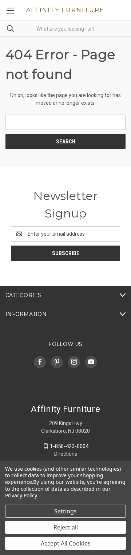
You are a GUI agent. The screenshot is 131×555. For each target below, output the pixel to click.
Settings (65, 511)
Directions (65, 454)
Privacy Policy (21, 495)
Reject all (65, 527)
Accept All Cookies (66, 543)
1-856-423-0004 (69, 446)
